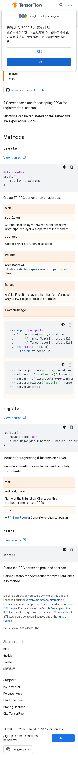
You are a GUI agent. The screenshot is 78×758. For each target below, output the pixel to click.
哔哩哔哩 (9, 668)
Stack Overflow (13, 700)
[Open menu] (6, 5)
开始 (39, 62)
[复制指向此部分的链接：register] (25, 408)
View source (12, 158)
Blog (6, 648)
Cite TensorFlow (13, 713)
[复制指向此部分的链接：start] (19, 531)
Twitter (8, 662)
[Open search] (61, 5)
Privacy (20, 728)
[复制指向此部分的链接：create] (21, 148)
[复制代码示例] (71, 167)
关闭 (39, 51)
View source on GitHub (28, 90)
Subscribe (64, 738)
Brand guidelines (14, 707)
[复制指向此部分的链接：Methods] (28, 137)
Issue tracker (11, 687)
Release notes (12, 693)
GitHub (7, 655)
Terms (7, 728)
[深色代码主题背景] (64, 167)
